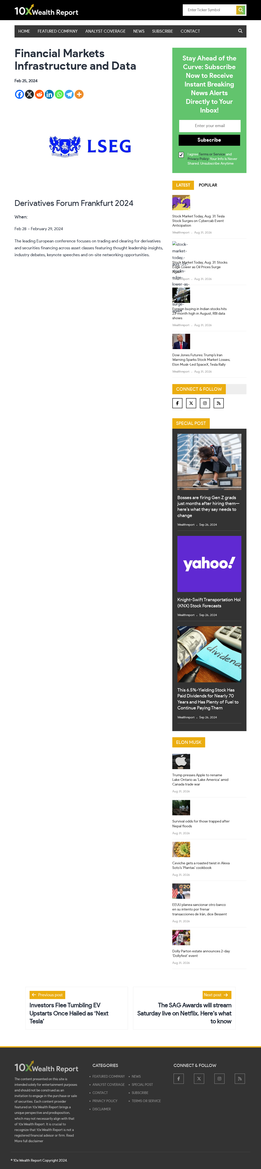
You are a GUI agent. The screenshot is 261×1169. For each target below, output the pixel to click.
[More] (79, 94)
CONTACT (190, 31)
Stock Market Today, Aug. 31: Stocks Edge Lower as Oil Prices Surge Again (199, 267)
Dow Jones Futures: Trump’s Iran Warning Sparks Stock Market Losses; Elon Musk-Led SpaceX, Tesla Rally (201, 359)
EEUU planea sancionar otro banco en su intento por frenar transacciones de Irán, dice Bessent (199, 909)
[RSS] (219, 403)
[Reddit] (39, 94)
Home (24, 31)
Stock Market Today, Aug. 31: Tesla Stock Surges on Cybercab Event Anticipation (198, 221)
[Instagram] (205, 403)
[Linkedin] (49, 94)
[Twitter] (191, 403)
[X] (29, 94)
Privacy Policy (198, 159)
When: (21, 217)
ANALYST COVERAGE (105, 31)
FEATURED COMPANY (58, 31)
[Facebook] (19, 94)
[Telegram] (69, 94)
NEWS (139, 31)
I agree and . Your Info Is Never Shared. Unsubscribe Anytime (212, 159)
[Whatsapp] (59, 94)
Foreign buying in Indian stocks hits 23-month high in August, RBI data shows (199, 313)
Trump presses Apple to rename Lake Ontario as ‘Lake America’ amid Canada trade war (200, 779)
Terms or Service (212, 154)
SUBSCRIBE (162, 31)
